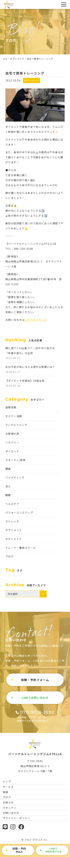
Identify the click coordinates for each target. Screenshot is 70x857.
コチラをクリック (36, 320)
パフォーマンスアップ (19, 512)
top (5, 58)
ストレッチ (12, 521)
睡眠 (8, 495)
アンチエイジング (16, 425)
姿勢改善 (11, 407)
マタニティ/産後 (15, 460)
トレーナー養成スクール (20, 547)
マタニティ (9, 807)
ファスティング (15, 477)
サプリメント (13, 530)
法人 (8, 486)
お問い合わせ (11, 813)
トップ (7, 781)
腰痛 (8, 468)
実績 (5, 792)
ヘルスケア (12, 504)
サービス (8, 787)
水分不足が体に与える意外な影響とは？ (30, 367)
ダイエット (12, 451)
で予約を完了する (53, 850)
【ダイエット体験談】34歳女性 (25, 380)
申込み (19, 850)
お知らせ (8, 802)
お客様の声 (12, 433)
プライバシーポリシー (16, 818)
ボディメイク (17, 58)
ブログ (9, 556)
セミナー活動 (13, 416)
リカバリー (12, 442)
